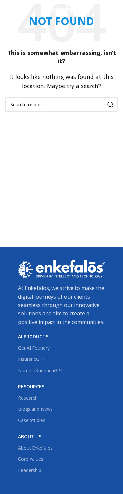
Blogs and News (35, 409)
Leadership (29, 470)
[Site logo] (61, 9)
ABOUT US (29, 436)
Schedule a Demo (103, 9)
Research (28, 398)
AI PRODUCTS (33, 336)
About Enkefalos (35, 448)
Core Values (30, 459)
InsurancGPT (31, 359)
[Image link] (61, 268)
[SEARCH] (110, 104)
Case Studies (31, 420)
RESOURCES (31, 386)
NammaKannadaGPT (40, 370)
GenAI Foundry (34, 348)
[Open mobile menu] (12, 9)
